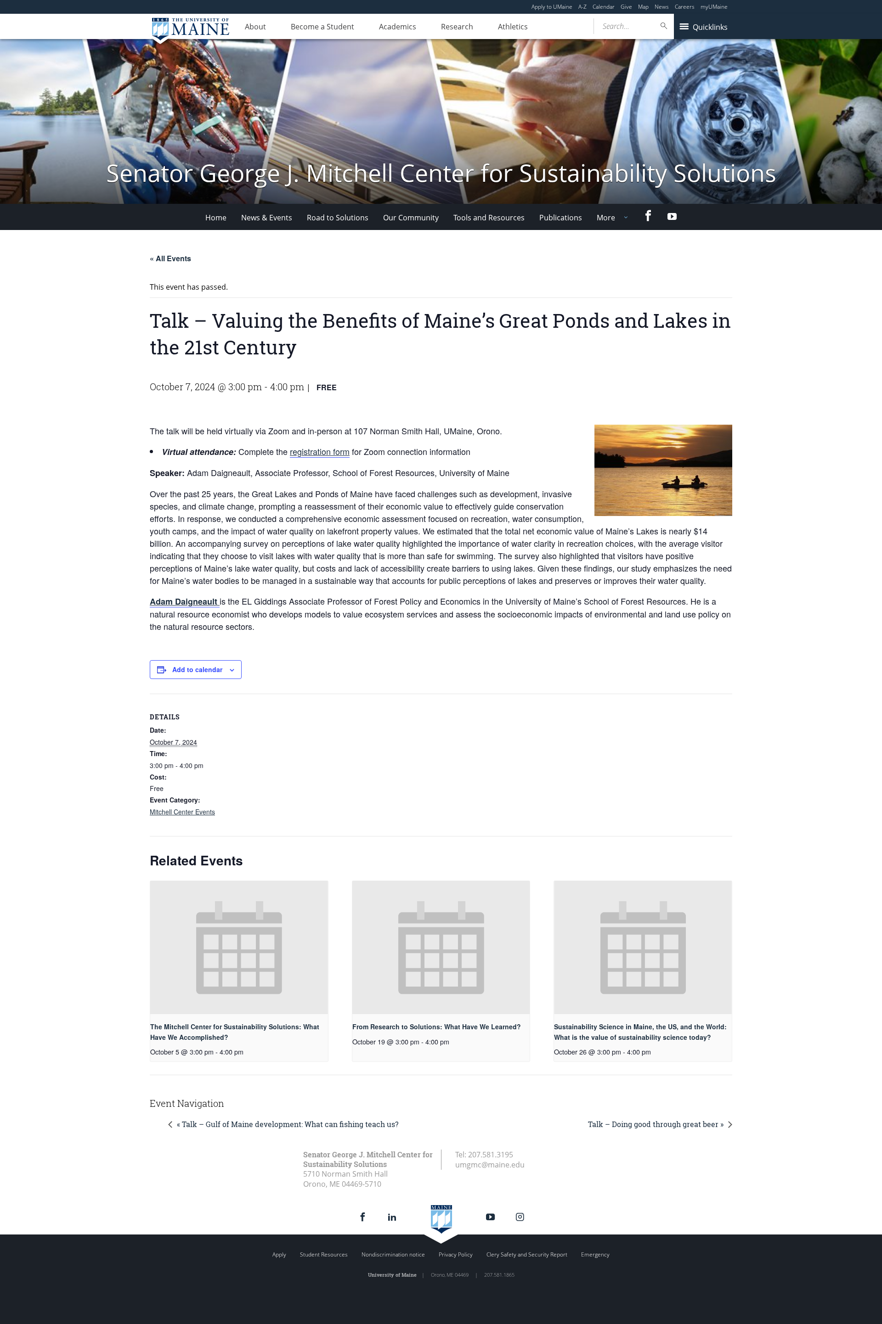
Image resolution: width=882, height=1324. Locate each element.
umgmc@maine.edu (490, 1165)
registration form (320, 451)
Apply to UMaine (551, 7)
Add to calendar (197, 669)
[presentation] (239, 947)
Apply (279, 1254)
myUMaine (714, 7)
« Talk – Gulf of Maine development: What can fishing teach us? (287, 1124)
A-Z (582, 7)
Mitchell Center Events (182, 811)
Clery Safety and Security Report (526, 1254)
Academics (397, 27)
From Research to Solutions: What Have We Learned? (436, 1026)
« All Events (170, 258)
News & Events (266, 218)
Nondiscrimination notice (393, 1254)
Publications (560, 218)
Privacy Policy (456, 1254)
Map (643, 7)
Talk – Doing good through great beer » (656, 1124)
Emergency (595, 1254)
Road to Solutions (337, 218)
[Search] (664, 26)
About (255, 27)
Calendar (604, 7)
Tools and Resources (489, 218)
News (662, 7)
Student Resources (324, 1254)
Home (215, 218)
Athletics (513, 27)
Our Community (411, 218)
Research (457, 27)
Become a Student (322, 27)
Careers (685, 7)
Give (626, 7)
